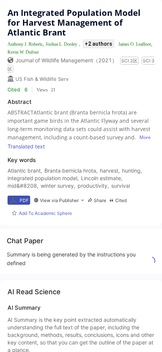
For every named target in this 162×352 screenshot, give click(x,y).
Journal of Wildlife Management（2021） (66, 60)
